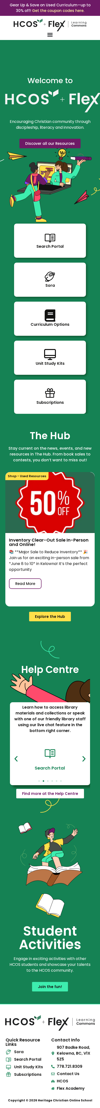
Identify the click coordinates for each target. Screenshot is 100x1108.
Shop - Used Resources (27, 476)
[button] (16, 758)
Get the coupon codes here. (58, 10)
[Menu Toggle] (50, 35)
